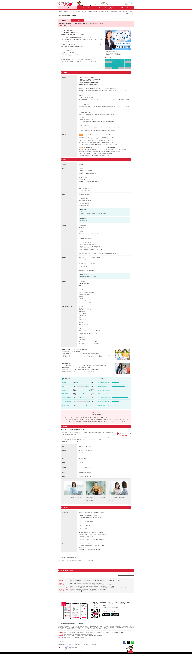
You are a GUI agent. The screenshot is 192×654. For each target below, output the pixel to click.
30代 (83, 590)
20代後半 (74, 590)
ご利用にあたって (61, 642)
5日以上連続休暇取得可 (101, 589)
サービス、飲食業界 (120, 584)
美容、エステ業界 (87, 586)
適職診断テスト (83, 637)
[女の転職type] (60, 644)
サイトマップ (98, 4)
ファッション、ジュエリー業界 (76, 586)
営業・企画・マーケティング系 (85, 580)
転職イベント (70, 637)
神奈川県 (79, 583)
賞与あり (86, 589)
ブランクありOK (92, 587)
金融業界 (93, 584)
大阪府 (75, 583)
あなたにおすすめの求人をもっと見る (126, 575)
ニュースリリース (91, 642)
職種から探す (60, 632)
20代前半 (79, 590)
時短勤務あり (127, 587)
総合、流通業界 (94, 586)
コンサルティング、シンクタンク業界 (106, 586)
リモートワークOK (67, 635)
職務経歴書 (76, 637)
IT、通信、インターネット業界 (76, 584)
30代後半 (91, 590)
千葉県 (86, 583)
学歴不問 (112, 587)
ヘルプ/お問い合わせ (98, 642)
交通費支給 (78, 589)
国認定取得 (99, 635)
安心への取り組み (67, 642)
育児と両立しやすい (84, 587)
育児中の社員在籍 (92, 589)
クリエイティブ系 (119, 580)
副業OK (73, 635)
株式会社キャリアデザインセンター (69, 644)
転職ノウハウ (60, 637)
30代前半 (86, 590)
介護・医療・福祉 (119, 632)
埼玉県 (82, 583)
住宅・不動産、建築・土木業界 (102, 584)
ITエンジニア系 (103, 580)
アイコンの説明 (128, 57)
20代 (71, 590)
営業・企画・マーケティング (70, 632)
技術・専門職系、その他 (75, 581)
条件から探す (60, 635)
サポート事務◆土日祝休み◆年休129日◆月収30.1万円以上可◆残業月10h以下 (76, 560)
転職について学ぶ (125, 8)
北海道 (104, 583)
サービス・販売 (79, 632)
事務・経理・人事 (94, 632)
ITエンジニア (112, 632)
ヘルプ (94, 4)
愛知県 (89, 583)
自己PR (65, 637)
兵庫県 (97, 583)
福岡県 (93, 583)
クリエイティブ (87, 632)
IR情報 (91, 644)
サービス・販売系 (96, 580)
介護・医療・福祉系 (111, 580)
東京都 (71, 583)
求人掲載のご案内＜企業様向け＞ (108, 4)
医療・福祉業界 (112, 584)
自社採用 (94, 644)
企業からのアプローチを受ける (105, 8)
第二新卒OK (72, 587)
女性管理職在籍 (106, 587)
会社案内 (87, 644)
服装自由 (122, 587)
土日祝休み (117, 587)
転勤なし (77, 587)
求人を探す (67, 8)
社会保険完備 (72, 589)
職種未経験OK (99, 587)
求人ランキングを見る (86, 8)
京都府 (100, 583)
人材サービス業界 (86, 584)
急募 (82, 589)
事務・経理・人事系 (74, 580)
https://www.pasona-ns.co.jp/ (85, 476)
